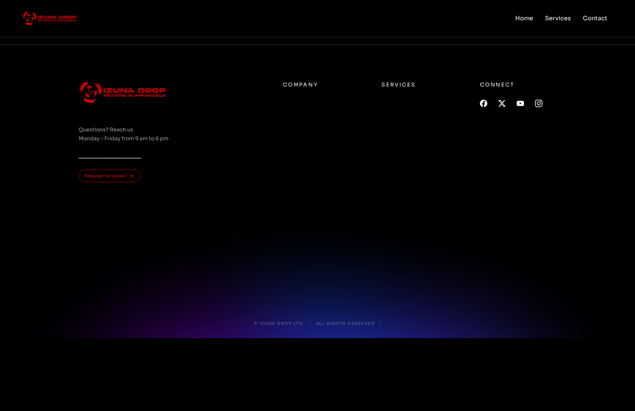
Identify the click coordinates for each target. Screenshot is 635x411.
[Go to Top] (620, 396)
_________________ (110, 155)
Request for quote (105, 175)
